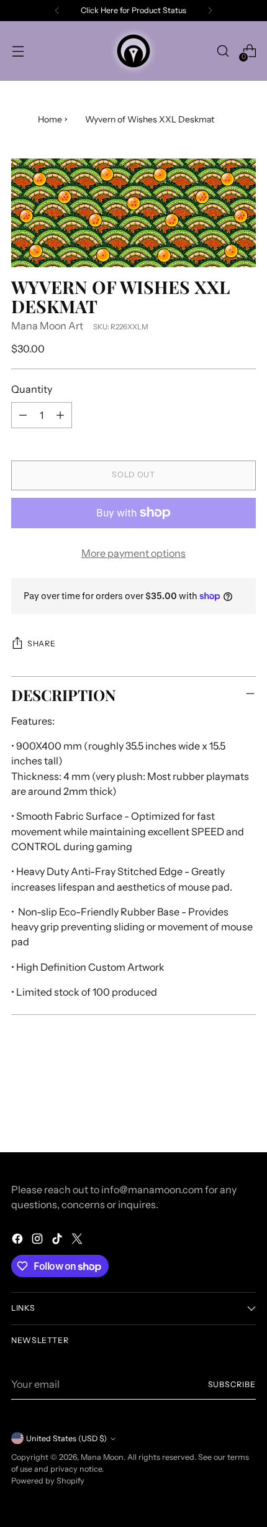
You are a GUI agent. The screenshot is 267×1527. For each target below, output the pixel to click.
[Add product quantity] (60, 415)
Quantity (31, 389)
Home (50, 119)
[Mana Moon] (133, 51)
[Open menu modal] (17, 51)
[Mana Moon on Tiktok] (58, 1240)
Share (41, 643)
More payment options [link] (133, 553)
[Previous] (57, 10)
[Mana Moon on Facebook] (18, 1240)
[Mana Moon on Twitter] (78, 1240)
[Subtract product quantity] (23, 415)
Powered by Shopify (47, 1480)
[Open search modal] (222, 51)
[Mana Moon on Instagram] (38, 1240)
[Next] (210, 10)
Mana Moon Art (47, 325)
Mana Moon (102, 1457)
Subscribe (232, 1384)
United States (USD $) (66, 1438)
